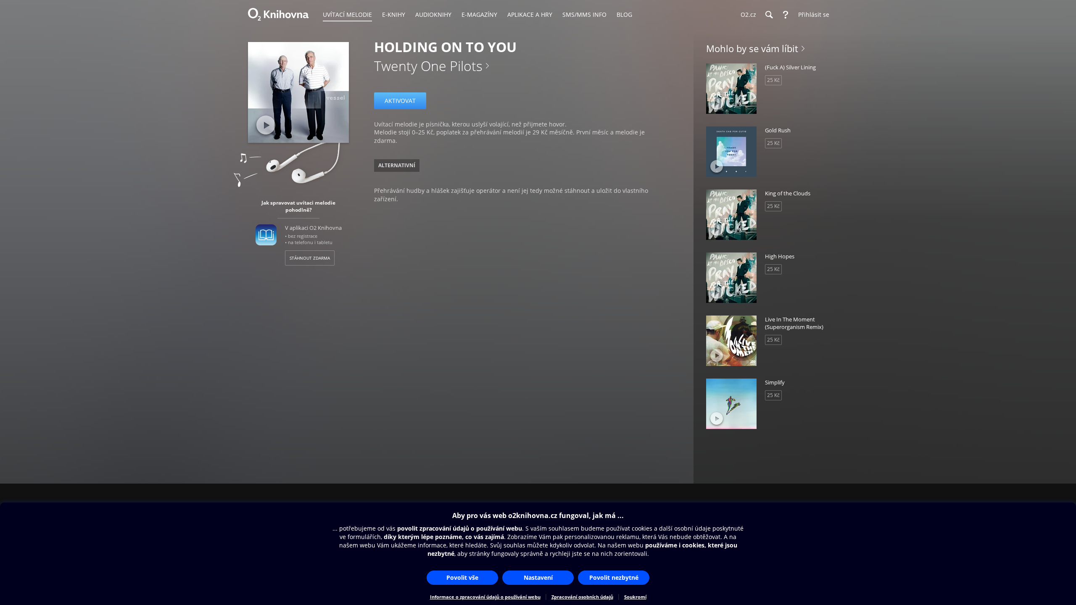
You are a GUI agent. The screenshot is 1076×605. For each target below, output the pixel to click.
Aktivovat (400, 101)
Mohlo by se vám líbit (752, 48)
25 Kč (773, 80)
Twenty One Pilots (428, 66)
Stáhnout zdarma (310, 258)
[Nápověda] (785, 14)
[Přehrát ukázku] (266, 125)
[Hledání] (768, 14)
